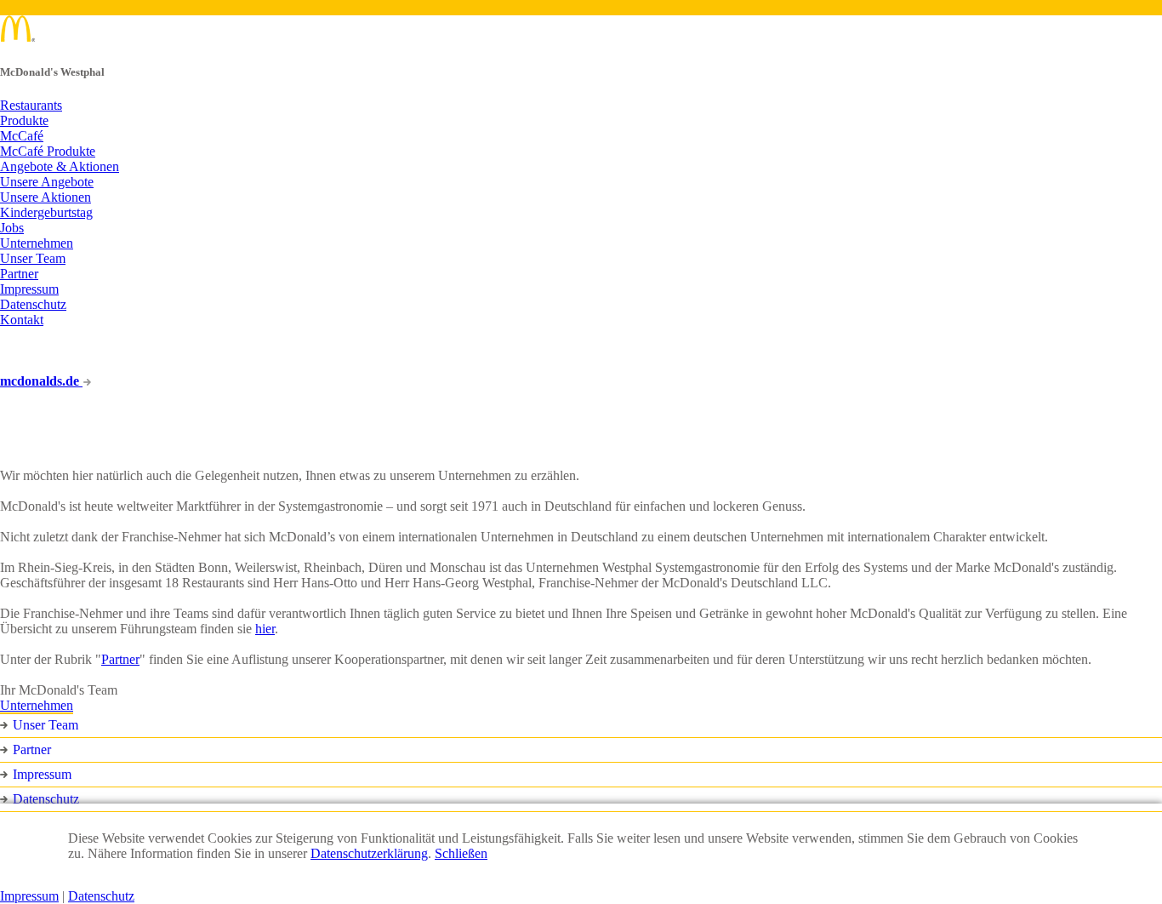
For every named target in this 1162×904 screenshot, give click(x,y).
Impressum (29, 289)
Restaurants (31, 105)
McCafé (21, 136)
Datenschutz (33, 304)
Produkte (24, 120)
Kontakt (21, 319)
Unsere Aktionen (45, 197)
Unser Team (33, 258)
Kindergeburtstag (46, 212)
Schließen (461, 853)
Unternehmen (36, 243)
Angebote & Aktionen (59, 166)
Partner (19, 273)
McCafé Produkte (47, 151)
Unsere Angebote (47, 182)
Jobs (12, 227)
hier (265, 628)
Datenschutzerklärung (369, 853)
